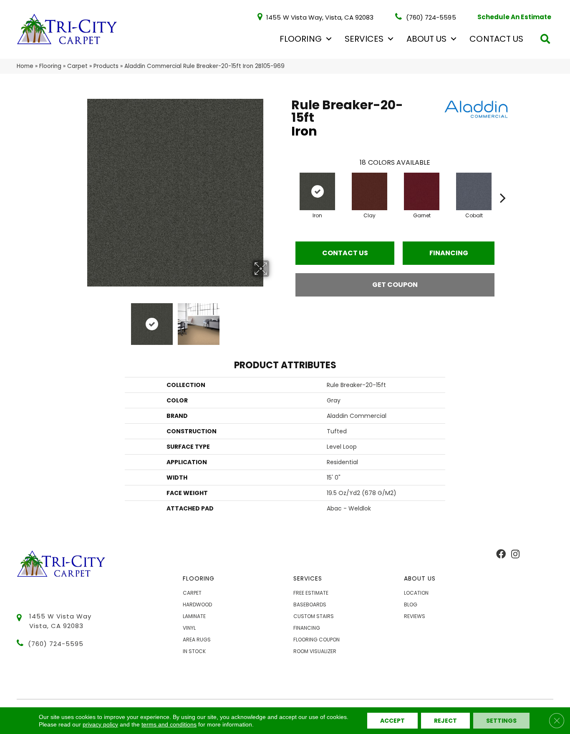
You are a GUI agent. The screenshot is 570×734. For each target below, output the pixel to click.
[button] (329, 38)
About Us (426, 39)
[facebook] (501, 554)
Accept (392, 720)
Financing (448, 253)
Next (274, 320)
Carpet (77, 66)
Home (25, 66)
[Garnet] (421, 191)
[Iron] (317, 191)
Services (364, 39)
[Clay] (369, 191)
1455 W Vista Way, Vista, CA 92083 (319, 17)
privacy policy (100, 724)
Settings (501, 720)
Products (106, 66)
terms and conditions (169, 724)
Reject (445, 720)
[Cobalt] (474, 191)
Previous (75, 320)
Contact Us (496, 39)
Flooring (300, 39)
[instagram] (515, 554)
